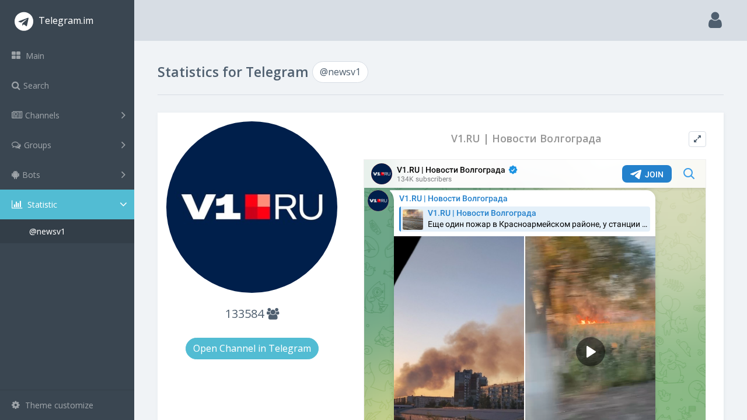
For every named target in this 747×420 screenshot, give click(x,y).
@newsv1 (47, 231)
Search (36, 85)
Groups (37, 144)
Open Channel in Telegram (252, 348)
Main (33, 55)
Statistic (41, 204)
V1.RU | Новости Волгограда (526, 138)
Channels (42, 115)
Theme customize (58, 405)
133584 (246, 313)
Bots (31, 174)
